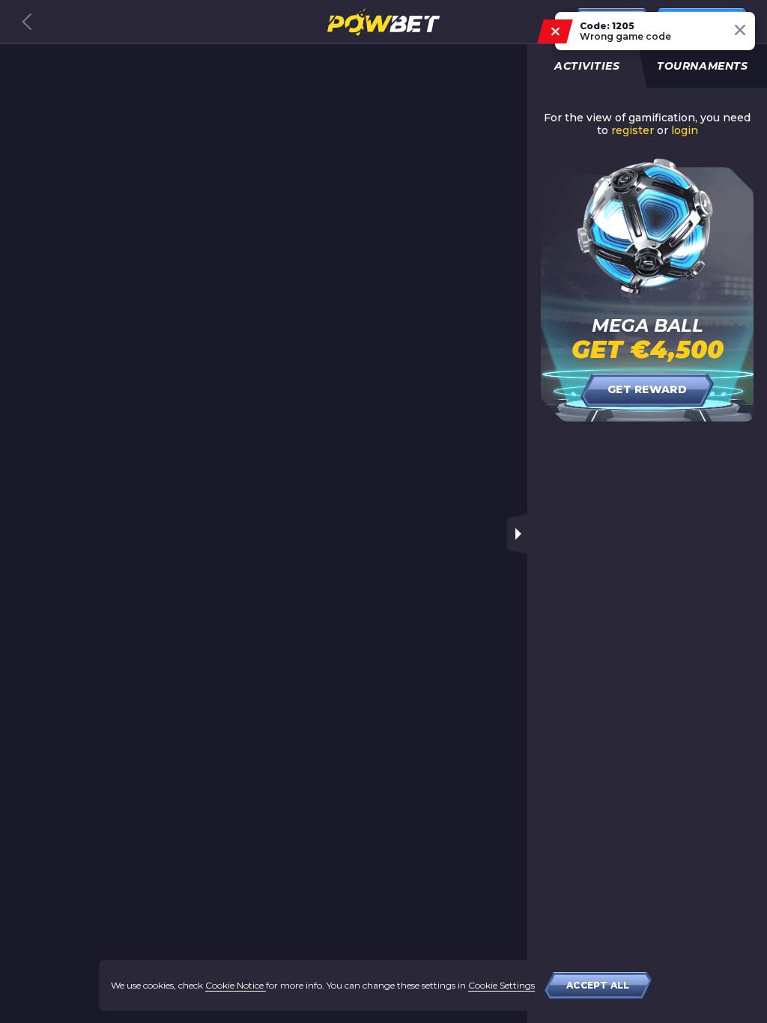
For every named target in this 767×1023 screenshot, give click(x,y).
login (684, 130)
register (632, 130)
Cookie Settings (501, 985)
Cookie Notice (235, 985)
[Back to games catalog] (27, 22)
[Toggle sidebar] (516, 534)
